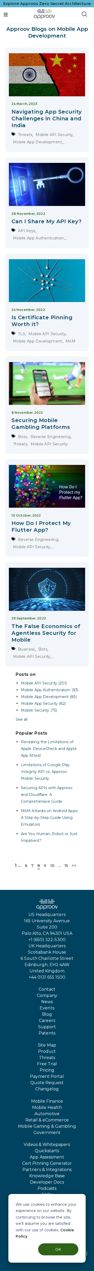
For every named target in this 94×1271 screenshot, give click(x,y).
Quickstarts (47, 1150)
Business (26, 649)
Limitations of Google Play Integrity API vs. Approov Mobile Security (45, 771)
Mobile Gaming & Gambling (47, 1126)
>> (74, 865)
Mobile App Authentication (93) (49, 690)
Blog (47, 1014)
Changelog (47, 1088)
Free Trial (47, 1063)
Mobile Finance (47, 1101)
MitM (70, 341)
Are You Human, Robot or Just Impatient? (49, 837)
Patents (47, 1033)
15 (66, 865)
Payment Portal (47, 1076)
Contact (47, 989)
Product (47, 1051)
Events (47, 1008)
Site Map (47, 1045)
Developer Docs (47, 1182)
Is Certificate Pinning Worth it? (41, 320)
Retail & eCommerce (47, 1120)
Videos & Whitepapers (47, 1144)
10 (52, 865)
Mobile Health (47, 1107)
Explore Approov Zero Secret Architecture (47, 3)
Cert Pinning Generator (47, 1163)
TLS (21, 334)
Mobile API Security (54, 134)
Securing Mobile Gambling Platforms (40, 423)
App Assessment (47, 1157)
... (19, 865)
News (47, 1001)
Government (47, 1132)
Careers (47, 1020)
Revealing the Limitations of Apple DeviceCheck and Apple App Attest (49, 749)
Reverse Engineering (51, 436)
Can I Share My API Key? (46, 221)
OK (58, 1249)
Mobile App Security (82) (43, 703)
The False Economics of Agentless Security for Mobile (45, 633)
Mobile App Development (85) (49, 696)
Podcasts (47, 1188)
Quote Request (46, 1082)
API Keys (26, 230)
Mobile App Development (37, 142)
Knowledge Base (47, 1175)
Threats (25, 134)
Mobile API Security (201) (44, 683)
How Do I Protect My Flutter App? (41, 526)
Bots (22, 436)
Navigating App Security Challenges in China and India (46, 118)
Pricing (47, 1070)
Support (47, 1026)
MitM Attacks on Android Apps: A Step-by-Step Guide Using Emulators (49, 817)
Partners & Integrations (47, 1169)
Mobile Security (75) (39, 710)
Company (47, 995)
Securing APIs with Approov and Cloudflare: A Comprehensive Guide (47, 794)
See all (21, 719)
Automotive (47, 1113)
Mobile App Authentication (38, 238)
